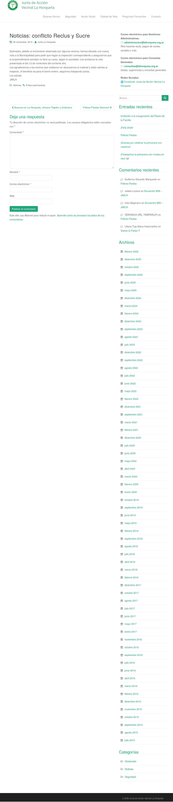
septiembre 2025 (134, 274)
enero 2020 (131, 492)
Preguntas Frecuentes (134, 16)
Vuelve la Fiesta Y (130, 230)
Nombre (15, 172)
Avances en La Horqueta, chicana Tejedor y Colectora (43, 107)
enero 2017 (131, 631)
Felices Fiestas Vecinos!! (96, 107)
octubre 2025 (132, 267)
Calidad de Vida (108, 16)
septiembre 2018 (134, 538)
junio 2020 (130, 453)
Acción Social (88, 16)
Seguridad (70, 16)
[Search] (165, 98)
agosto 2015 (131, 732)
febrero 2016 (131, 693)
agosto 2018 (131, 546)
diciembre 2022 (133, 352)
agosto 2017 (131, 600)
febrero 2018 (131, 577)
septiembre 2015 (134, 724)
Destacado (130, 761)
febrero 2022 (131, 398)
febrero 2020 (131, 484)
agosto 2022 (131, 367)
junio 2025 (130, 282)
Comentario (17, 132)
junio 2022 (130, 383)
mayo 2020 (131, 461)
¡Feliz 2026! (127, 127)
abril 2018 (130, 561)
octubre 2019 (132, 499)
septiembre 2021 (134, 414)
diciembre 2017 (133, 585)
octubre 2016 (132, 647)
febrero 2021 (131, 429)
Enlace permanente (35, 85)
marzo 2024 (131, 305)
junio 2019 (130, 515)
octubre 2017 (132, 592)
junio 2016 (130, 670)
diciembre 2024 (133, 298)
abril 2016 (130, 678)
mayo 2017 (131, 623)
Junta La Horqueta (47, 42)
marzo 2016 (131, 686)
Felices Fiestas (129, 135)
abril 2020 (130, 468)
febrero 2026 (131, 251)
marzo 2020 (131, 476)
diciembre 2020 (133, 437)
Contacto (156, 16)
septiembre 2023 (134, 329)
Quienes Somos (51, 16)
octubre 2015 (132, 717)
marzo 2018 (131, 569)
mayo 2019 (131, 523)
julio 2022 (130, 375)
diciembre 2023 (133, 321)
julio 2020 (130, 445)
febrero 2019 (131, 530)
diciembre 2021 (133, 406)
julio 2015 (130, 740)
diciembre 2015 (133, 701)
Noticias (17, 85)
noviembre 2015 (133, 709)
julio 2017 (130, 608)
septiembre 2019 (134, 507)
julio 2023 (130, 344)
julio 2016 (130, 662)
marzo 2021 (131, 422)
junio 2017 (130, 616)
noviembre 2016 (133, 639)
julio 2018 (130, 554)
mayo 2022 (131, 391)
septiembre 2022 (134, 360)
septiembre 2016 (134, 655)
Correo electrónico (20, 184)
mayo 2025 (131, 290)
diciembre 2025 (133, 259)
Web (12, 196)
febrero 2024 (131, 313)
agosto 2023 (131, 336)
